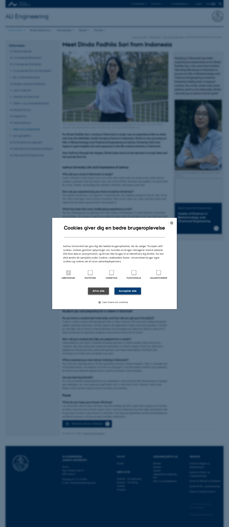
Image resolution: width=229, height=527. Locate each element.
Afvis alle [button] (99, 291)
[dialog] (114, 263)
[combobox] (171, 222)
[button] (114, 302)
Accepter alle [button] (127, 291)
